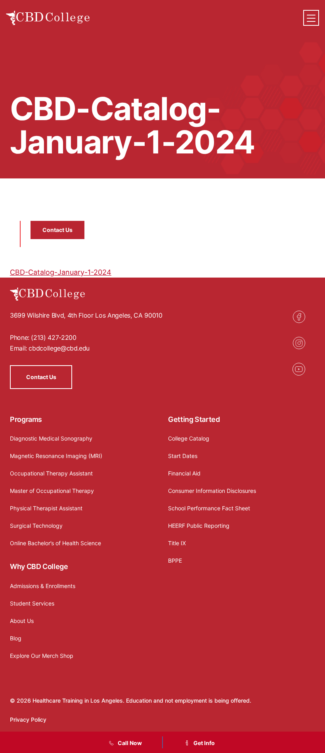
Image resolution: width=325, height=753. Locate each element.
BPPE (175, 560)
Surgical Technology (36, 525)
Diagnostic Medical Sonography (51, 438)
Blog (15, 638)
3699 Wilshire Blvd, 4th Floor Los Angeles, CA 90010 (86, 315)
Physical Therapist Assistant (46, 508)
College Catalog (188, 438)
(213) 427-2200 (53, 337)
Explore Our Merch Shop (41, 655)
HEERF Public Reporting (198, 525)
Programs (26, 419)
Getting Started (194, 419)
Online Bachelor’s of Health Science (55, 543)
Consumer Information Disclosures (212, 490)
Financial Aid (184, 473)
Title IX (177, 543)
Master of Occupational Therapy (52, 490)
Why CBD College (39, 566)
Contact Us (57, 229)
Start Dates (182, 455)
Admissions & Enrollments (42, 585)
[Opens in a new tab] (298, 316)
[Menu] (311, 18)
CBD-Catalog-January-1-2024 (60, 272)
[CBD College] (48, 18)
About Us (22, 620)
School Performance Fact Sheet (209, 508)
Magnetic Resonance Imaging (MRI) (56, 455)
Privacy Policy (28, 719)
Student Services (32, 603)
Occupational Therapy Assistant (51, 473)
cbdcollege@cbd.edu (59, 348)
